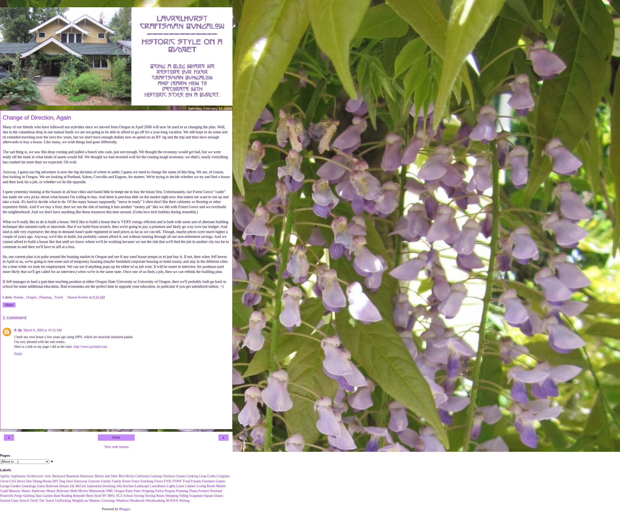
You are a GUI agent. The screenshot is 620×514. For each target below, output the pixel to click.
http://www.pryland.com (90, 346)
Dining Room (42, 481)
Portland (216, 491)
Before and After (106, 476)
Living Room (206, 486)
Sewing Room (154, 496)
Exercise (94, 481)
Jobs (119, 486)
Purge (18, 496)
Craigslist (223, 476)
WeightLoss (80, 500)
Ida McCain (78, 486)
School (128, 496)
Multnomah (97, 491)
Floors (158, 481)
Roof (98, 496)
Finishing (146, 481)
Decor (21, 481)
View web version (116, 447)
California (142, 476)
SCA (119, 496)
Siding (183, 496)
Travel (59, 297)
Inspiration (94, 486)
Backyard (58, 476)
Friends (196, 481)
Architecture (35, 476)
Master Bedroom (57, 491)
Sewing (139, 496)
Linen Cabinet (186, 486)
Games (220, 481)
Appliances (18, 476)
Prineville (6, 496)
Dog (62, 481)
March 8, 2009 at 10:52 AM (42, 330)
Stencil (24, 500)
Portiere (203, 491)
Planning (45, 297)
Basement (72, 476)
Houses (19, 297)
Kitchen (128, 486)
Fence (136, 481)
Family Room (121, 481)
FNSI (167, 481)
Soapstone (196, 496)
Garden (16, 486)
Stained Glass (9, 500)
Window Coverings (102, 500)
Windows (122, 500)
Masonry (15, 491)
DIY (55, 481)
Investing (109, 486)
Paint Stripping (143, 491)
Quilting (29, 496)
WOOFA (172, 500)
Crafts (211, 476)
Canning (156, 476)
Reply (18, 353)
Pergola (170, 491)
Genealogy (29, 486)
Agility (5, 476)
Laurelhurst (158, 486)
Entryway (80, 481)
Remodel (79, 496)
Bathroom (87, 476)
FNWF (177, 481)
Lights (171, 486)
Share (9, 305)
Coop (202, 476)
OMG (109, 491)
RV (104, 496)
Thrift (34, 500)
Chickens (169, 476)
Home (116, 437)
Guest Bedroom (47, 486)
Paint (128, 491)
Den (29, 481)
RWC (111, 496)
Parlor (159, 491)
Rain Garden (44, 496)
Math (73, 491)
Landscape (142, 486)
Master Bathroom (33, 491)
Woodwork (137, 500)
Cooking (192, 476)
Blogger (124, 509)
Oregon (31, 297)
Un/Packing (63, 500)
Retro (90, 496)
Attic (48, 476)
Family (106, 481)
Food (186, 481)
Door (69, 481)
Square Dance (213, 496)
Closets (181, 476)
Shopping (171, 496)
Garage (5, 486)
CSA (12, 481)
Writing (184, 500)
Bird (122, 476)
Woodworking (155, 500)
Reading (66, 496)
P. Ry (18, 330)
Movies (83, 491)
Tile (41, 500)
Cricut (4, 481)
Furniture (208, 481)
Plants (193, 491)
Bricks (130, 476)
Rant (57, 496)
